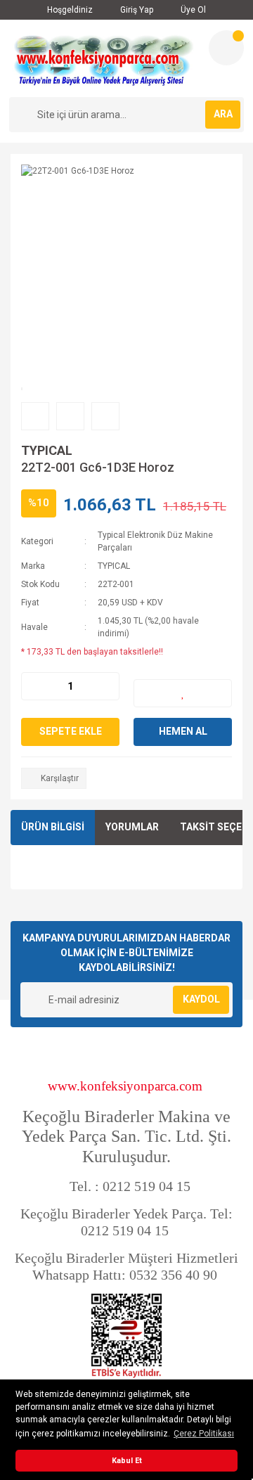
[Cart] (226, 47)
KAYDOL (201, 999)
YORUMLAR (132, 826)
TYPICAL (46, 450)
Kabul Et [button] (127, 1460)
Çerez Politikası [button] (204, 1434)
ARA (223, 114)
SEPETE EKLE (70, 731)
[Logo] (103, 58)
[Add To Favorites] (183, 693)
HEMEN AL (183, 731)
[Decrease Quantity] (32, 686)
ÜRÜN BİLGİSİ (52, 826)
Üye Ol (192, 10)
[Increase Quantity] (108, 686)
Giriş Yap (135, 10)
